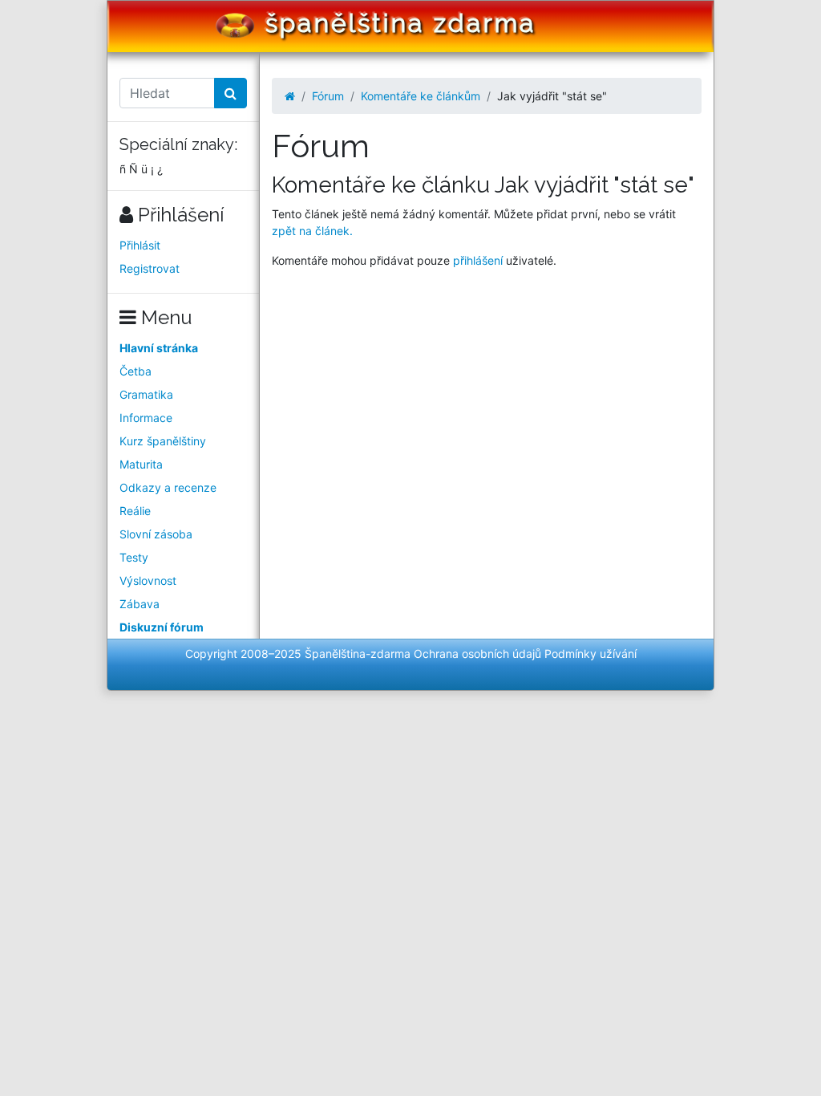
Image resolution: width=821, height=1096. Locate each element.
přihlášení (478, 260)
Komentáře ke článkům (420, 96)
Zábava (139, 604)
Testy (133, 557)
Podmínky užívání (590, 653)
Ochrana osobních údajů (477, 653)
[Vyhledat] (230, 93)
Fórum (328, 96)
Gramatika (146, 394)
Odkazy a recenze (167, 487)
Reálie (135, 511)
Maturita (141, 464)
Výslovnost (147, 580)
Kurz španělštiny (162, 441)
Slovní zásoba (155, 534)
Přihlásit (139, 245)
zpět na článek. (312, 230)
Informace (145, 417)
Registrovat (149, 268)
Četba (135, 371)
